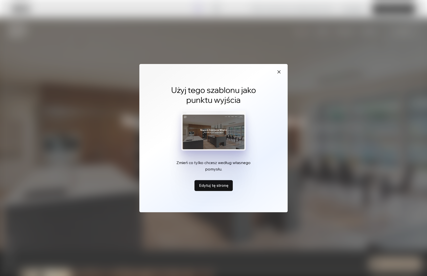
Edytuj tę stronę (213, 185)
